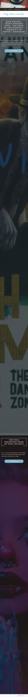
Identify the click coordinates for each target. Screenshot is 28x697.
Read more (10, 51)
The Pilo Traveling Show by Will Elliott (14, 442)
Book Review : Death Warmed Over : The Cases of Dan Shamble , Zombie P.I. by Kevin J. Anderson (14, 27)
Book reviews (17, 9)
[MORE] (23, 9)
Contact (10, 9)
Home (5, 9)
